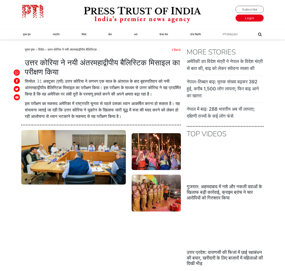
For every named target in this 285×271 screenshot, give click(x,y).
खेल (110, 34)
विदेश (84, 34)
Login (249, 18)
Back (177, 50)
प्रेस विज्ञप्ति (195, 34)
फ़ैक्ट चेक (164, 34)
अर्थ (135, 34)
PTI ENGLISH (230, 34)
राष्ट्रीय (56, 34)
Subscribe (249, 9)
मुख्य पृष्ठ (27, 34)
